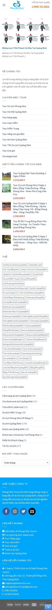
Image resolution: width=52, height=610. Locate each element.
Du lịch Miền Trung (11, 412)
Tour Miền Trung (10, 128)
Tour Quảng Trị (24, 358)
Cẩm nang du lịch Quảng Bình (16, 395)
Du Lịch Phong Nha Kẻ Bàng (16, 418)
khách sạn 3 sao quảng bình (14, 307)
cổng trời (6, 274)
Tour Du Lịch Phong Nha (14, 106)
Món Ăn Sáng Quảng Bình (13, 325)
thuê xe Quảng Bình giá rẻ (13, 339)
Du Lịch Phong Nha (28, 279)
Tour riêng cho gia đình (13, 134)
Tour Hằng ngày (12, 538)
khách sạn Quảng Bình (12, 316)
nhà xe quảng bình (33, 325)
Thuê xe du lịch (11, 549)
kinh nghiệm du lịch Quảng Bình (15, 321)
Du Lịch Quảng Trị (10, 293)
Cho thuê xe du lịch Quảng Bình (17, 401)
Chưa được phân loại (12, 407)
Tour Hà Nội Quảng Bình (14, 111)
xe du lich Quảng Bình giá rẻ (36, 363)
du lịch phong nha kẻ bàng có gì (15, 288)
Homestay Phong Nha (35, 297)
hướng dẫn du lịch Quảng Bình (15, 302)
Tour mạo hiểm (11, 542)
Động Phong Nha (37, 367)
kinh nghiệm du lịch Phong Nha (36, 316)
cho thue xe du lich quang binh (15, 265)
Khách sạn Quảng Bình (13, 429)
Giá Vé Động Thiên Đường (13, 297)
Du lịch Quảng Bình (11, 423)
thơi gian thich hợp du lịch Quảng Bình (18, 344)
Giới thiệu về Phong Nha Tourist (21, 531)
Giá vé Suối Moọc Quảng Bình (31, 293)
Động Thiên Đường (11, 372)
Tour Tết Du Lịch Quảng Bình (16, 145)
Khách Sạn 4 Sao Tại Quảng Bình (16, 311)
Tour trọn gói (8, 150)
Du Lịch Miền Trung (10, 279)
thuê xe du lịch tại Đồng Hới (37, 335)
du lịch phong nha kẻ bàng (13, 283)
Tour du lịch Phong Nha (12, 349)
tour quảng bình (9, 358)
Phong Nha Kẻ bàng (10, 330)
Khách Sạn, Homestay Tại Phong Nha (20, 434)
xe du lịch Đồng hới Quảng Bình (15, 367)
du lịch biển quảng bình (22, 274)
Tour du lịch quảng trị (11, 353)
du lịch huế (38, 274)
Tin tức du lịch (9, 445)
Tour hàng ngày (9, 117)
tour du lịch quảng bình (33, 349)
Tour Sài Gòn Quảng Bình (14, 139)
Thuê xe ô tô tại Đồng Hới (36, 339)
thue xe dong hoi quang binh (32, 330)
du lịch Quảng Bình (37, 288)
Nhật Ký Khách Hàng (12, 440)
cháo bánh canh (35, 265)
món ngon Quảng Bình (40, 321)
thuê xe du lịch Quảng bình (13, 335)
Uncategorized (9, 156)
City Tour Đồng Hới (10, 269)
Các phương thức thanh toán (19, 534)
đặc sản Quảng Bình (29, 372)
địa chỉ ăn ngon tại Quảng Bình (15, 377)
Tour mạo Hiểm (10, 122)
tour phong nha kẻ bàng (32, 353)
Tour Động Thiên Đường (13, 363)
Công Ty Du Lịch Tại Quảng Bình (34, 269)
